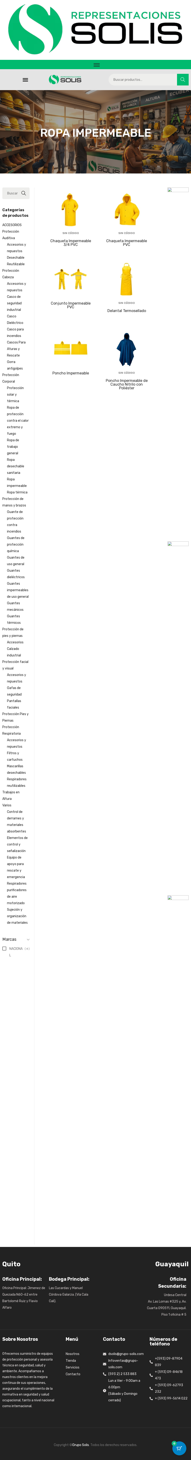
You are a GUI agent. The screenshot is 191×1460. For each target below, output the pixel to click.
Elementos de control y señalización (17, 844)
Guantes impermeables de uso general (18, 590)
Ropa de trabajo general (13, 446)
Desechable (15, 258)
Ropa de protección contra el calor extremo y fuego (18, 421)
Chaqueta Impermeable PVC (126, 243)
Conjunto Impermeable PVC (71, 305)
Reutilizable (16, 264)
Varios (6, 805)
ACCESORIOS (12, 225)
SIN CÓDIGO (70, 233)
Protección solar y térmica (15, 394)
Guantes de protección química (15, 544)
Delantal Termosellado (126, 311)
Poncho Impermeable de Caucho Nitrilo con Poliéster (127, 384)
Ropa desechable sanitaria (15, 466)
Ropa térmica (17, 492)
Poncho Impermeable (70, 373)
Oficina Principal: (22, 1279)
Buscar (183, 79)
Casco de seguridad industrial (14, 303)
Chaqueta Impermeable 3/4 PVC (70, 243)
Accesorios (15, 642)
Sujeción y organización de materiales (17, 916)
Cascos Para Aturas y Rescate (16, 348)
